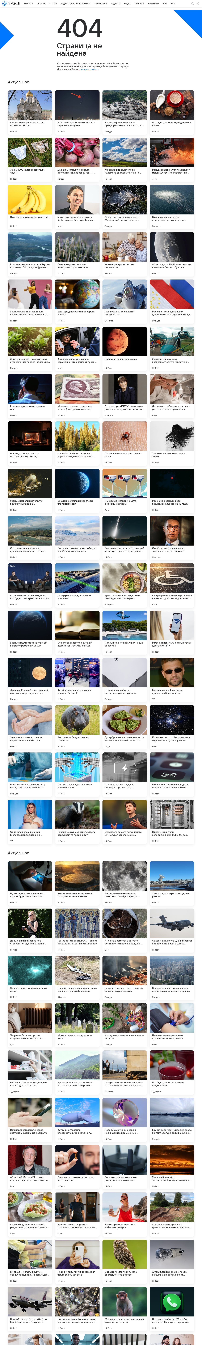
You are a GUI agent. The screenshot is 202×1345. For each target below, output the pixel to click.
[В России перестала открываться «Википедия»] (77, 964)
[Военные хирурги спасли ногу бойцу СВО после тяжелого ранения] (30, 774)
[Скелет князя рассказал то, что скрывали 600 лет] (30, 112)
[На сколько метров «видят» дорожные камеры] (124, 491)
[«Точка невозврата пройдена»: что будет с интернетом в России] (30, 585)
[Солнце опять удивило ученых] (124, 1011)
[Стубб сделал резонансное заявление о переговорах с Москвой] (172, 538)
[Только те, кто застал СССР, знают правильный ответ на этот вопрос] (77, 1120)
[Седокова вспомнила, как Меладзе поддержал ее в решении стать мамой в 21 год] (30, 822)
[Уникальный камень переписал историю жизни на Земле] (77, 1072)
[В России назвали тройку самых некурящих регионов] (77, 1011)
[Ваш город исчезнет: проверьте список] (77, 301)
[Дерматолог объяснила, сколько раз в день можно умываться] (172, 396)
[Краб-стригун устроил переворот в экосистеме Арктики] (172, 1011)
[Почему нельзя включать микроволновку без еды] (30, 443)
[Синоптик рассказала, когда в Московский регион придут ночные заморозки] (124, 207)
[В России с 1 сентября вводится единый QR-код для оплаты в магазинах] (172, 774)
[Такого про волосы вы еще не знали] (172, 443)
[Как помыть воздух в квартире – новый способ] (77, 774)
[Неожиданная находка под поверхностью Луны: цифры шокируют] (124, 1072)
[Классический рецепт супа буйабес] (77, 869)
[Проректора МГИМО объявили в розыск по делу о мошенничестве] (124, 396)
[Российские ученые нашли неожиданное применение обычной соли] (124, 1309)
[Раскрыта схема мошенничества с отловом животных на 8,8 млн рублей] (124, 1262)
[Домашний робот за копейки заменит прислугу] (172, 916)
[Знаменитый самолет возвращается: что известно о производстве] (172, 349)
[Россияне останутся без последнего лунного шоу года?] (172, 491)
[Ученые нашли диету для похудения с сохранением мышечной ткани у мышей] (30, 916)
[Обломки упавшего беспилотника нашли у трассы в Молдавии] (77, 1167)
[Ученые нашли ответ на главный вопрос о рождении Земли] (30, 633)
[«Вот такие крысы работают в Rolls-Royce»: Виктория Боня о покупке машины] (77, 207)
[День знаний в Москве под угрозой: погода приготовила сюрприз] (30, 1120)
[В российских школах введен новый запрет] (30, 1011)
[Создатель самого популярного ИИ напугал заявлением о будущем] (124, 822)
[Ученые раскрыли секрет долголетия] (124, 254)
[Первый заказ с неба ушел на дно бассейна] (124, 633)
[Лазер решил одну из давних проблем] (77, 585)
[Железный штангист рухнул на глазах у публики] (30, 964)
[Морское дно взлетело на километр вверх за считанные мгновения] (124, 160)
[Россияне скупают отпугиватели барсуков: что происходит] (77, 822)
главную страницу (88, 69)
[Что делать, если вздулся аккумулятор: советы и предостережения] (124, 774)
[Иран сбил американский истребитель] (124, 301)
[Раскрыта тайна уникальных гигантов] (77, 727)
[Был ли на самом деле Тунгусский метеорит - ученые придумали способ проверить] (124, 538)
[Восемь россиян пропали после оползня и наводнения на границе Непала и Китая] (172, 1167)
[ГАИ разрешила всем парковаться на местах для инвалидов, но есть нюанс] (172, 585)
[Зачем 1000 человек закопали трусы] (30, 160)
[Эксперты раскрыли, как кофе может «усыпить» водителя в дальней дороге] (77, 916)
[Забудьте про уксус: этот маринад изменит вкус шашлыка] (124, 1167)
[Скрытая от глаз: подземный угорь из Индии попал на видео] (30, 869)
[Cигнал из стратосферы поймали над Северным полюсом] (77, 538)
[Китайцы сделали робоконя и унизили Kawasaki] (77, 680)
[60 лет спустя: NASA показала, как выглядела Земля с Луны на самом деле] (172, 254)
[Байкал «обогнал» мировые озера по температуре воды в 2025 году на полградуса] (172, 1309)
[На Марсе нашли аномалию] (124, 349)
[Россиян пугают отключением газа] (30, 396)
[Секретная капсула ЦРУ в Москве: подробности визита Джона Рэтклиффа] (172, 1120)
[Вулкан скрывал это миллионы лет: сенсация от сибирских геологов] (77, 1262)
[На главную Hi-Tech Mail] (13, 3)
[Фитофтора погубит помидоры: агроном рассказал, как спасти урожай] (124, 916)
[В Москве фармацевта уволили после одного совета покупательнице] (30, 1262)
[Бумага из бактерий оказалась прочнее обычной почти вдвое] (172, 964)
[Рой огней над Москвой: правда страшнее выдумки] (77, 112)
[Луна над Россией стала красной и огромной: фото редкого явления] (30, 680)
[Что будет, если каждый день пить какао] (172, 112)
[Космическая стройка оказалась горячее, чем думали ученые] (172, 727)
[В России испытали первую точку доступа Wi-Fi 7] (172, 633)
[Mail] (4, 3)
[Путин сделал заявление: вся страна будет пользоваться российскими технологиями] (30, 1072)
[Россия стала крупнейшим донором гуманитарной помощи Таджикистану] (172, 301)
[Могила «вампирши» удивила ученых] (77, 1214)
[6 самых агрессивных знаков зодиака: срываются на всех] (124, 869)
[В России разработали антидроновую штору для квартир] (124, 680)
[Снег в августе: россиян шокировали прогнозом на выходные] (77, 254)
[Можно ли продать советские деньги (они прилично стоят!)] (77, 396)
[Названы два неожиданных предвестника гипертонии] (172, 1214)
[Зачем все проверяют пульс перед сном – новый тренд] (30, 727)
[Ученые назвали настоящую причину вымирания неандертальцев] (30, 491)
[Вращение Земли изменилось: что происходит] (77, 491)
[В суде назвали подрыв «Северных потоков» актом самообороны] (172, 207)
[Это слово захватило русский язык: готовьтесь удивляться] (77, 633)
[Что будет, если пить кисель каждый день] (172, 1262)
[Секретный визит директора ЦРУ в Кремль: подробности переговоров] (172, 869)
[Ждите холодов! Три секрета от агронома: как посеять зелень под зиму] (30, 349)
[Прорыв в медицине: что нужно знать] (124, 443)
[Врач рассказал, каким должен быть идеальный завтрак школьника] (124, 585)
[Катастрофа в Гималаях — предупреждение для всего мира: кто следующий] (124, 112)
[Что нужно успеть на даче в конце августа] (124, 1214)
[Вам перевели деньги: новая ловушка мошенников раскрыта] (30, 1309)
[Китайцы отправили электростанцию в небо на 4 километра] (77, 1309)
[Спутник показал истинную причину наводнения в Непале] (30, 538)
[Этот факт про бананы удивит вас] (30, 207)
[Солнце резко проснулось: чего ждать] (30, 1167)
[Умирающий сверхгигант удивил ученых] (172, 1072)
